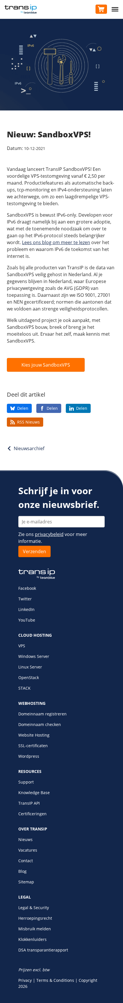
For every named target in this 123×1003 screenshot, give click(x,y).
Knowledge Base (34, 792)
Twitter (25, 599)
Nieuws (25, 839)
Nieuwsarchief (29, 448)
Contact (25, 860)
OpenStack (28, 677)
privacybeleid (49, 534)
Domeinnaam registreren (42, 714)
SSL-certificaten (33, 745)
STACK (24, 688)
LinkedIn (26, 609)
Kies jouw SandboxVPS (45, 365)
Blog (22, 871)
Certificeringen (32, 813)
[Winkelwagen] (101, 9)
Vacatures (27, 850)
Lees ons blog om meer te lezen (56, 242)
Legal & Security (33, 907)
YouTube (26, 620)
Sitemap (26, 882)
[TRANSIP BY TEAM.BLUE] (36, 577)
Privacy (25, 980)
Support (26, 782)
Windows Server (33, 656)
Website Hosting (33, 735)
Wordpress (28, 756)
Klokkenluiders (32, 939)
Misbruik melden (34, 928)
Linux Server (30, 667)
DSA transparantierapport (43, 950)
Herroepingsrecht (35, 918)
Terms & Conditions (55, 980)
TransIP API (29, 803)
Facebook (27, 588)
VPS (21, 645)
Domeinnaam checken (39, 724)
